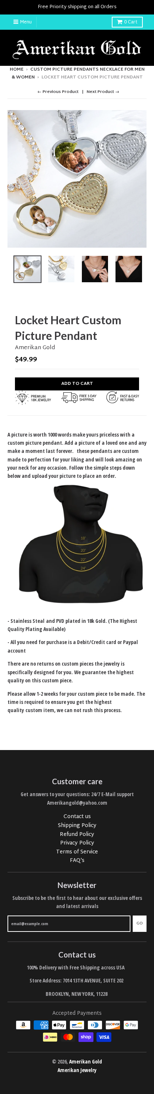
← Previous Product (57, 92)
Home (17, 69)
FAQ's (77, 860)
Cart (131, 22)
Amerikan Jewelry (77, 1070)
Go (139, 923)
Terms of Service (77, 852)
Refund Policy (77, 834)
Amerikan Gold (35, 348)
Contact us (77, 816)
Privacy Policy (77, 843)
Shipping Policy (77, 825)
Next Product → (103, 92)
